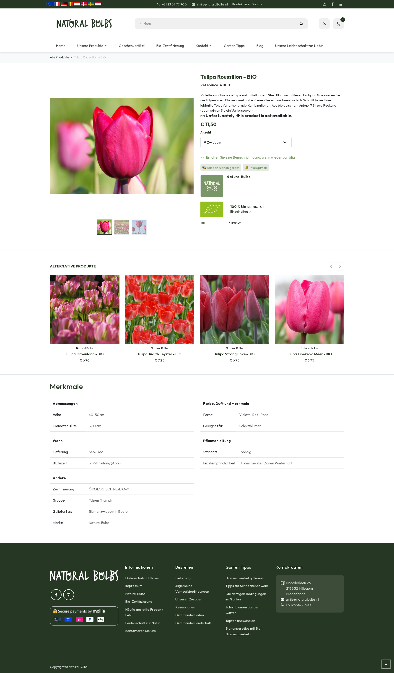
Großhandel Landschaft (193, 623)
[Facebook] (332, 4)
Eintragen (324, 23)
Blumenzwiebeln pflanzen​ (245, 578)
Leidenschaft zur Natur (142, 623)
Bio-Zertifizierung (138, 601)
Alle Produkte (59, 57)
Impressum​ (134, 586)
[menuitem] (60, 45)
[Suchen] (301, 23)
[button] (57, 145)
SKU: (203, 223)
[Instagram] (324, 4)
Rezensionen (185, 607)
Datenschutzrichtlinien (142, 578)
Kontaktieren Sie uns (247, 4)
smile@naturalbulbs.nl (301, 599)
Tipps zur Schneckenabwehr (247, 586)
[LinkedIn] (340, 4)
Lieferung (183, 578)
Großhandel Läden (189, 615)
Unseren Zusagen (188, 599)
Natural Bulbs (135, 594)
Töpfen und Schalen (240, 620)
